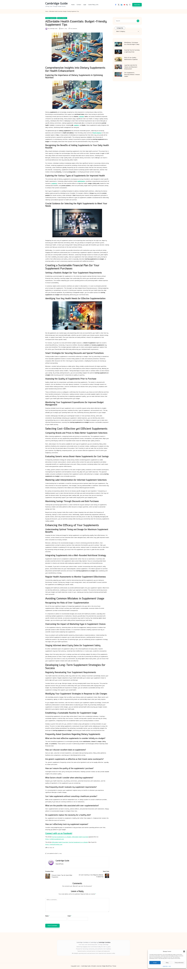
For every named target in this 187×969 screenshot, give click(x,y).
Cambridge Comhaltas (104, 942)
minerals (81, 116)
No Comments (74, 28)
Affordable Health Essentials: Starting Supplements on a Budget (70, 842)
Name (47, 916)
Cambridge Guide (56, 3)
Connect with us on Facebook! (58, 833)
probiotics (54, 183)
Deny (167, 962)
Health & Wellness (62, 18)
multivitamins (81, 181)
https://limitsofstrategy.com (53, 844)
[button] (184, 951)
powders (76, 125)
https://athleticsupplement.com (54, 839)
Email (69, 916)
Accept (155, 962)
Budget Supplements (51, 18)
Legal (170, 966)
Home (46, 11)
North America (97, 133)
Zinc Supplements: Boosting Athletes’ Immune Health (132, 74)
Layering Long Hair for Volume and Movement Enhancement (130, 67)
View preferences (179, 962)
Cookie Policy (165, 966)
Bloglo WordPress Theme (109, 966)
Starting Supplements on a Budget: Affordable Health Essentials (70, 837)
